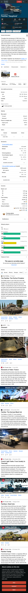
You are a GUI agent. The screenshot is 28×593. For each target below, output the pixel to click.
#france (11, 403)
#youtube (7, 403)
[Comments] (6, 497)
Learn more (4, 578)
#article (10, 317)
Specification (6, 66)
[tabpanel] (14, 163)
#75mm (16, 318)
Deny (14, 582)
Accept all (14, 586)
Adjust (14, 589)
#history (15, 359)
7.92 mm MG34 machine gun (8, 166)
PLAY (19, 1)
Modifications (5, 219)
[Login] (26, 1)
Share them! (14, 264)
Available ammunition (8, 162)
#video (2, 403)
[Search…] (23, 1)
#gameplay (11, 318)
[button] (27, 35)
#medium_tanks (4, 318)
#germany (15, 317)
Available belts (6, 180)
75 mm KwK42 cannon (7, 144)
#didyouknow (3, 360)
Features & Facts (23, 66)
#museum (21, 450)
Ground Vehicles (4, 317)
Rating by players (14, 66)
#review (20, 317)
